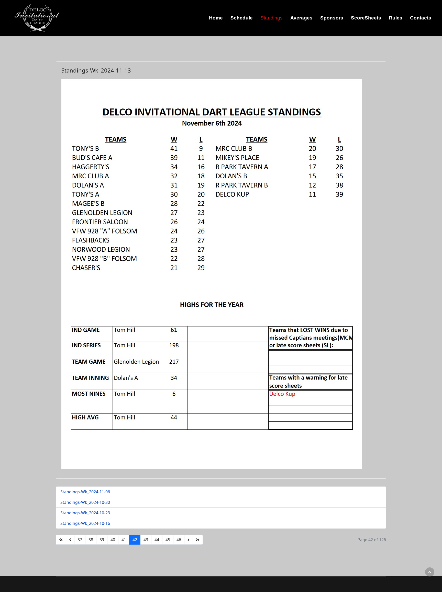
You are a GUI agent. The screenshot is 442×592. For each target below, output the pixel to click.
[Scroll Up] (429, 572)
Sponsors (331, 18)
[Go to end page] (198, 540)
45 (167, 540)
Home (216, 18)
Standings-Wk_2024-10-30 (85, 502)
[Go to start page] (61, 540)
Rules (395, 18)
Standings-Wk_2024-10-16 (85, 523)
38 (91, 540)
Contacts (420, 18)
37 (80, 540)
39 (102, 540)
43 (145, 540)
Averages (301, 18)
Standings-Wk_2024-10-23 (85, 513)
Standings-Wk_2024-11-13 (96, 70)
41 (123, 540)
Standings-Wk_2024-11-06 (85, 492)
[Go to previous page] (70, 540)
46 (178, 540)
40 (112, 540)
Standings (271, 18)
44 (156, 540)
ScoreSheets (366, 18)
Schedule (241, 18)
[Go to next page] (188, 540)
